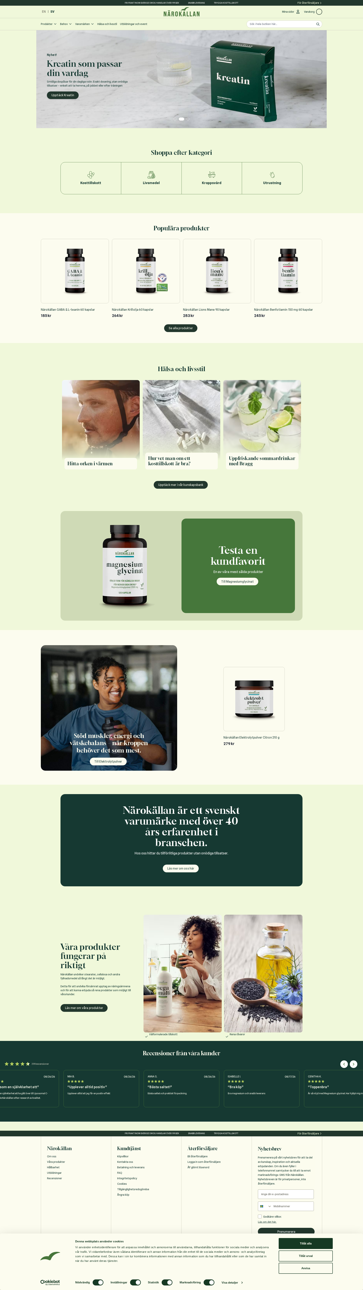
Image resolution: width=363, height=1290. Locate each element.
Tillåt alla (306, 1243)
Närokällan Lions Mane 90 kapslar (206, 309)
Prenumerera (286, 1231)
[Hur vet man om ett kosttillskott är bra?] (181, 427)
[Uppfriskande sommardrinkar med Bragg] (262, 427)
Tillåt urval (306, 1255)
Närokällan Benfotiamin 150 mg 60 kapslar (283, 309)
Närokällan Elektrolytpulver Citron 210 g (251, 737)
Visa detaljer (230, 1282)
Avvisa (305, 1268)
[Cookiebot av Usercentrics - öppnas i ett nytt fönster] (50, 1282)
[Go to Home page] (181, 11)
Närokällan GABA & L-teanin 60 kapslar (68, 309)
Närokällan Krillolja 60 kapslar (133, 309)
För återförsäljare (308, 2)
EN (44, 11)
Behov (64, 24)
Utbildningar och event (133, 24)
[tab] (175, 119)
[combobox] (265, 1206)
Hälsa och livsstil (107, 24)
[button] (344, 1064)
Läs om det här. (267, 1221)
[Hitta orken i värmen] (101, 427)
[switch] (135, 1282)
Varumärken (82, 24)
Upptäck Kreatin (62, 95)
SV (52, 11)
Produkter (47, 24)
